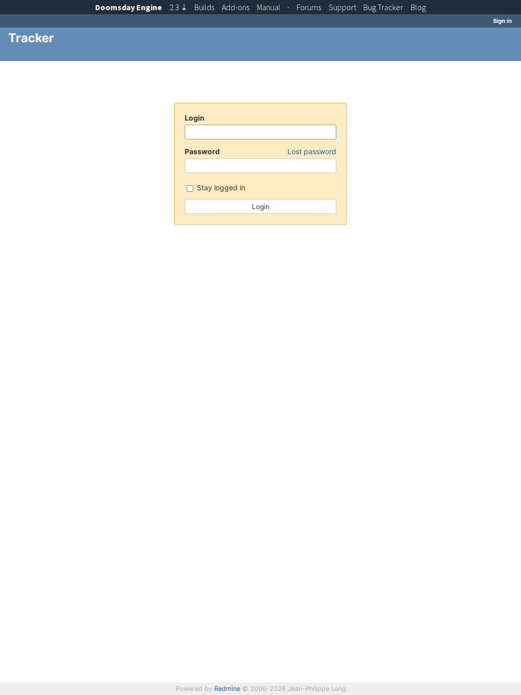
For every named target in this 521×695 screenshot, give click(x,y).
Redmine (227, 688)
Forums (309, 7)
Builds (204, 7)
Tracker (383, 7)
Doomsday (128, 7)
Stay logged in (220, 187)
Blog (418, 7)
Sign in (502, 20)
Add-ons (235, 7)
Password (260, 151)
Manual (268, 7)
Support (342, 7)
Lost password (311, 151)
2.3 (178, 7)
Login (195, 117)
